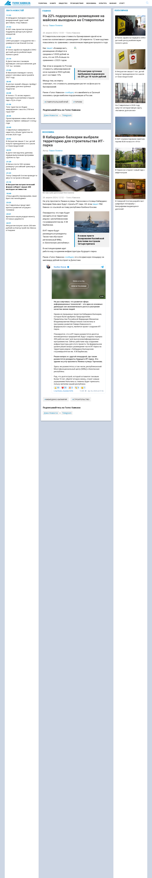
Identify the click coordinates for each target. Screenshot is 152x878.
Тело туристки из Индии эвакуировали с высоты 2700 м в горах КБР (20, 109)
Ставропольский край (57, 102)
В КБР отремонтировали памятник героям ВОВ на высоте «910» (130, 140)
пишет (50, 48)
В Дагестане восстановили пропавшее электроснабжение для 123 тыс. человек (21, 63)
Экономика (91, 3)
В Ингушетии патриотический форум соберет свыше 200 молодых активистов (20, 186)
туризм (78, 102)
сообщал (69, 92)
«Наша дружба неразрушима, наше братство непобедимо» (21, 197)
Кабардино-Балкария (56, 399)
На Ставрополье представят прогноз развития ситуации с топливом (18, 207)
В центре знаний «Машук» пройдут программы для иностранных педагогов (21, 86)
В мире (53, 3)
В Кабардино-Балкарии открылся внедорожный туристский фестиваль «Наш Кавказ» (20, 20)
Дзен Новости (51, 115)
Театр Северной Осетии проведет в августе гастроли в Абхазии (21, 176)
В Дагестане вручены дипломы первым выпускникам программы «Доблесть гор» (20, 155)
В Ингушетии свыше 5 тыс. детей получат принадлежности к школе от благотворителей (20, 143)
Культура (103, 3)
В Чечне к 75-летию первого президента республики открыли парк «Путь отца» (20, 97)
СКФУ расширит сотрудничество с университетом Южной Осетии (21, 41)
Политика (42, 3)
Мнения (112, 3)
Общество (63, 3)
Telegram (66, 115)
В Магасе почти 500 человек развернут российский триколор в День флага (20, 166)
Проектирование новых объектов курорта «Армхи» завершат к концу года (21, 120)
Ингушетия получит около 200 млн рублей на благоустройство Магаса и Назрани (21, 227)
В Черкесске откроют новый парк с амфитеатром (130, 171)
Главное (46, 11)
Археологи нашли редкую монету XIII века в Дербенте (20, 217)
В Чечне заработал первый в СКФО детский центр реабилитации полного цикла (21, 52)
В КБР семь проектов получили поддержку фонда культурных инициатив (19, 31)
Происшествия (76, 3)
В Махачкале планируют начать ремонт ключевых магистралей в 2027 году (20, 75)
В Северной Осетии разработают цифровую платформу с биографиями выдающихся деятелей (129, 205)
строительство (81, 399)
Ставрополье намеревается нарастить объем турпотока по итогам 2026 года (19, 132)
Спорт (122, 3)
